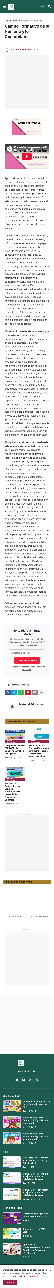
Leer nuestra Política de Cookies (24, 1276)
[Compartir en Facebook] (8, 692)
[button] (4, 6)
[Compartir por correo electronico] (35, 692)
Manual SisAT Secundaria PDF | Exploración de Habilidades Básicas (35, 1176)
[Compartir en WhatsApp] (21, 692)
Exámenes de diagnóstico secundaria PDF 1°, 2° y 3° (35, 1215)
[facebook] (17, 1079)
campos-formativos (32, 21)
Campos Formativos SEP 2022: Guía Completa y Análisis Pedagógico (15, 749)
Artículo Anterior (14, 916)
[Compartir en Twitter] (14, 692)
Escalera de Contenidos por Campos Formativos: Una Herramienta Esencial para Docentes (13, 791)
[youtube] (23, 1079)
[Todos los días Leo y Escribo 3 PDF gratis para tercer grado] (12, 1122)
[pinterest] (36, 1079)
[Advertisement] (27, 82)
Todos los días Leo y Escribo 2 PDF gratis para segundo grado (35, 1136)
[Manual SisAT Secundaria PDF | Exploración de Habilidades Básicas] (12, 1178)
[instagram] (30, 1079)
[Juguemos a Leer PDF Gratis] (12, 1233)
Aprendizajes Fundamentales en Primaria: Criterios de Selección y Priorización (37, 1248)
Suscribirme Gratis (27, 660)
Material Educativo (31, 704)
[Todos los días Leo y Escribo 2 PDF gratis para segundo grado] (12, 1138)
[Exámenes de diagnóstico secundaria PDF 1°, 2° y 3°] (12, 1218)
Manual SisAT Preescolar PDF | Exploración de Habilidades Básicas (35, 1192)
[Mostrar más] (41, 692)
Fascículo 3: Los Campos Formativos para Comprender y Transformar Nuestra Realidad (38, 751)
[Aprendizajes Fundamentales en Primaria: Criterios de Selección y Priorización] (12, 1249)
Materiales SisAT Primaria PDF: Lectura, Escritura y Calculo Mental (35, 1160)
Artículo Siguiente (39, 916)
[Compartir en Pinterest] (28, 692)
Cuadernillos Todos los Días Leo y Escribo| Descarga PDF (37, 1104)
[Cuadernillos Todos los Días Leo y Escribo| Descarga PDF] (12, 1106)
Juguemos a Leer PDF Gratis (34, 1230)
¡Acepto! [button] (10, 1282)
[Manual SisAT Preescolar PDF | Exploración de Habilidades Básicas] (12, 1194)
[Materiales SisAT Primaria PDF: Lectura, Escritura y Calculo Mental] (12, 1162)
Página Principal (12, 21)
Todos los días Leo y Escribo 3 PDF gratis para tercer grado (35, 1120)
